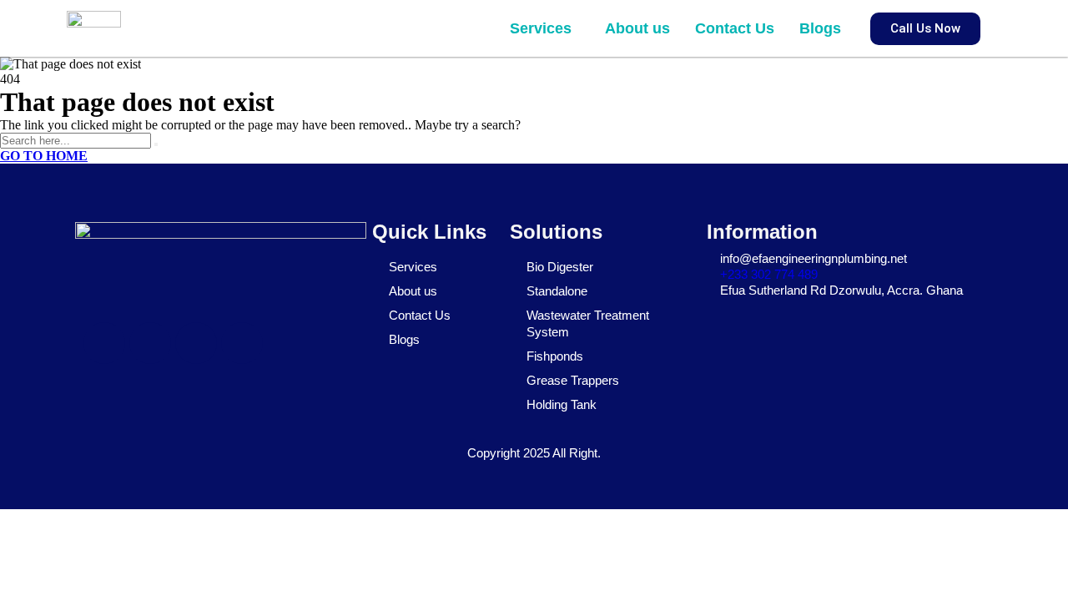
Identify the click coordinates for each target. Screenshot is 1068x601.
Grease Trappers (572, 380)
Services (541, 28)
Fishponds (554, 356)
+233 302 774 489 (769, 274)
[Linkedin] (242, 343)
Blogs (820, 28)
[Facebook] (104, 343)
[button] (544, 28)
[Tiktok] (150, 343)
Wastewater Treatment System (587, 323)
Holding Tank (561, 404)
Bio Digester (559, 267)
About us (637, 28)
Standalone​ (556, 291)
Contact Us (734, 28)
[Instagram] (196, 343)
